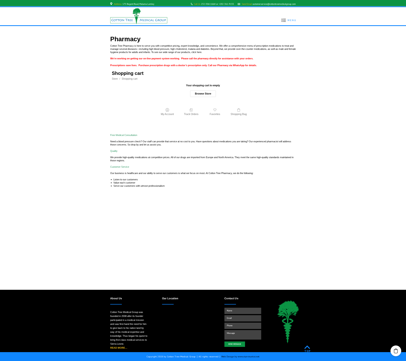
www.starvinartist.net (248, 356)
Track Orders (191, 114)
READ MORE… (118, 347)
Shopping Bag (239, 114)
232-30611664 (208, 4)
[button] (395, 350)
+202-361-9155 (226, 4)
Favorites (215, 114)
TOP (307, 351)
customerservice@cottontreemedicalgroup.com (274, 4)
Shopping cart (129, 78)
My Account (167, 114)
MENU (292, 20)
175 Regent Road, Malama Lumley (138, 4)
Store (115, 78)
